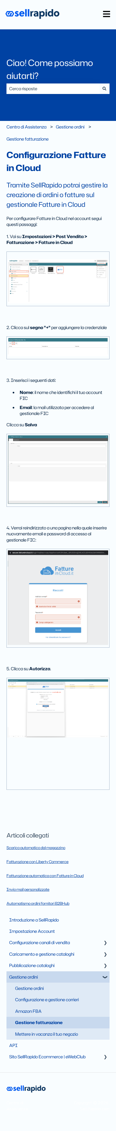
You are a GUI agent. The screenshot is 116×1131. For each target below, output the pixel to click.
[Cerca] (104, 88)
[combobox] (52, 88)
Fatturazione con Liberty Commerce (37, 861)
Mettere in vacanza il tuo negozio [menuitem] (46, 1034)
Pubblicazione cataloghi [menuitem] (31, 965)
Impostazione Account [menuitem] (32, 931)
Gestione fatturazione (27, 139)
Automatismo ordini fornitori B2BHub (37, 903)
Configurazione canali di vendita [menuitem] (39, 942)
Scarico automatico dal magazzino (35, 847)
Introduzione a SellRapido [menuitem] (34, 920)
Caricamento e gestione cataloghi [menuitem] (41, 954)
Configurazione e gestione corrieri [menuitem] (47, 1000)
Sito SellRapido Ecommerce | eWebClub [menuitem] (47, 1057)
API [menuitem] (13, 1045)
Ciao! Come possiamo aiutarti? (49, 69)
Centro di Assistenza (26, 127)
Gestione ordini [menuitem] (23, 977)
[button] (105, 942)
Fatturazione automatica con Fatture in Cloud (45, 875)
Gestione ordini (70, 127)
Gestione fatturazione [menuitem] (39, 1022)
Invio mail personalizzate (27, 889)
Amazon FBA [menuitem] (28, 1011)
